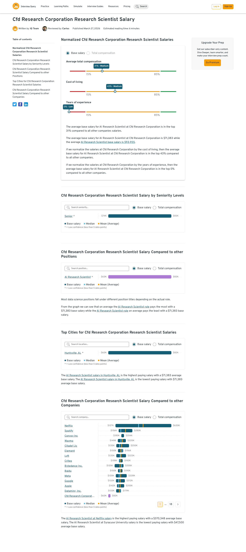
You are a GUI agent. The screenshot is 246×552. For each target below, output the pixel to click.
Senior (68, 216)
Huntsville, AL (73, 353)
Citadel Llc (71, 446)
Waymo (69, 441)
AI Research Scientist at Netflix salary (89, 518)
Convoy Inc (71, 436)
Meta (68, 476)
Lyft (67, 456)
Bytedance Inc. (74, 466)
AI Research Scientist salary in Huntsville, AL (93, 375)
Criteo (68, 461)
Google (69, 481)
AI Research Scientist (78, 277)
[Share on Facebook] (20, 104)
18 (171, 504)
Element (70, 451)
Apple (68, 486)
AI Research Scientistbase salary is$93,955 (108, 142)
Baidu (68, 471)
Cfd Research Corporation (80, 496)
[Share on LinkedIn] (26, 104)
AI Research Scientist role (133, 307)
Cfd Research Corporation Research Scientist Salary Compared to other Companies (31, 93)
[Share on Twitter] (15, 104)
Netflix (69, 426)
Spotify (69, 431)
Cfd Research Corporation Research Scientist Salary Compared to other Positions (31, 73)
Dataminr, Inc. (73, 491)
